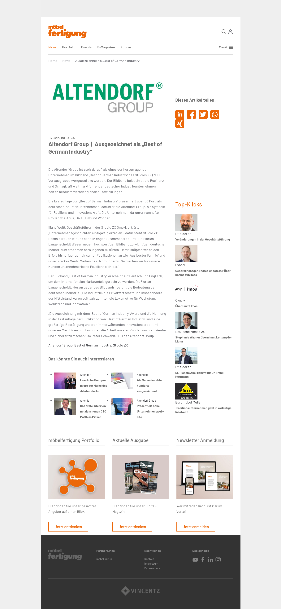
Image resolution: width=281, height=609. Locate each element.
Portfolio (69, 47)
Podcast (126, 47)
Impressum (151, 563)
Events (86, 47)
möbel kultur (104, 559)
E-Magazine (106, 47)
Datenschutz (152, 568)
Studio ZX (120, 345)
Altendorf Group (60, 345)
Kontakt (149, 559)
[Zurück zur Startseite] (67, 31)
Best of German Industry (92, 345)
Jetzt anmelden (196, 526)
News (52, 47)
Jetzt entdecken (68, 526)
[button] (223, 31)
